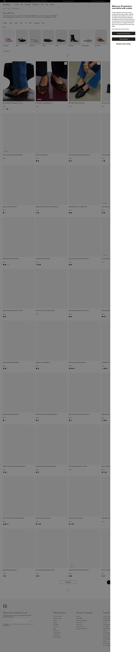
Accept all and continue (123, 33)
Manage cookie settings (123, 43)
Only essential (124, 39)
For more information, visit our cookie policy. (120, 28)
